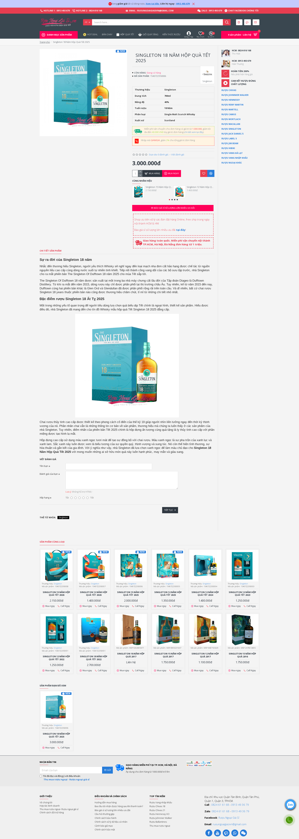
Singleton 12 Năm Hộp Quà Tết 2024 (205, 594)
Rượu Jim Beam (229, 143)
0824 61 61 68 (220, 804)
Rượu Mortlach (231, 119)
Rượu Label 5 (229, 138)
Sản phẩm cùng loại (52, 541)
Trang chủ (45, 42)
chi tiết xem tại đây (193, 132)
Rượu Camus (228, 114)
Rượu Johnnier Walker (234, 95)
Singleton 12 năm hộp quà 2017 (205, 655)
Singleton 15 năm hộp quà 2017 (168, 655)
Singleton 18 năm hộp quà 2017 (130, 655)
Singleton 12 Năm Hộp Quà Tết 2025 (168, 594)
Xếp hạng (44, 497)
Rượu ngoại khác (231, 162)
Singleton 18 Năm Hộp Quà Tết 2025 (56, 735)
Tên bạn (44, 465)
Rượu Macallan (230, 124)
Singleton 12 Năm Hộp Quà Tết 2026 (200, 187)
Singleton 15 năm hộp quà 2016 (242, 655)
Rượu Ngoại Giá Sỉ (229, 817)
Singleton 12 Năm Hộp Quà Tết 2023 (242, 594)
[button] (169, 199)
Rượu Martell (229, 109)
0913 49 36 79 (240, 804)
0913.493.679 (183, 3)
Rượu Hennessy (230, 99)
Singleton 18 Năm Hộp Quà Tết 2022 (93, 658)
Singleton (63, 517)
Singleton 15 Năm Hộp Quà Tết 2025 (130, 594)
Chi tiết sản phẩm (50, 250)
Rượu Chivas (228, 90)
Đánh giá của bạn (49, 473)
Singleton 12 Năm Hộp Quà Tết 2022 (56, 658)
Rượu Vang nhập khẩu (234, 157)
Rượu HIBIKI (228, 148)
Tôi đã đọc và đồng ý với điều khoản (66, 777)
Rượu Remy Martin (232, 104)
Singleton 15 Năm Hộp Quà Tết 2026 (159, 187)
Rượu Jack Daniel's (232, 133)
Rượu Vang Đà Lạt (232, 153)
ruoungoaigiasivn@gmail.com (229, 824)
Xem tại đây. (153, 3)
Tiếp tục (168, 510)
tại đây (180, 230)
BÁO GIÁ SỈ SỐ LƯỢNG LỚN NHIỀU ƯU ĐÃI (174, 207)
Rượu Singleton (231, 128)
